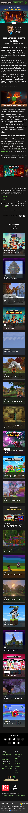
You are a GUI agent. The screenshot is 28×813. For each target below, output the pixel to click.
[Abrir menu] (25, 2)
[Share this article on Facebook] (24, 216)
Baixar (16, 765)
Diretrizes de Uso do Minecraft (8, 795)
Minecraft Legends (5, 757)
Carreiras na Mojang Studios (7, 766)
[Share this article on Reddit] (20, 216)
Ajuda (16, 760)
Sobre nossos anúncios (20, 808)
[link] (5, 739)
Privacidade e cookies (5, 806)
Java (4, 199)
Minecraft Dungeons (6, 756)
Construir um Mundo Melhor (7, 768)
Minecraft (4, 752)
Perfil (16, 770)
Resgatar (16, 772)
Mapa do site (17, 763)
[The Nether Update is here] (14, 98)
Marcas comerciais (11, 808)
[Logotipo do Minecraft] (7, 3)
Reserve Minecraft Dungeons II (13, 9)
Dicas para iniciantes (19, 758)
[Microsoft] (24, 803)
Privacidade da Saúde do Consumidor (17, 806)
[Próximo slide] (17, 182)
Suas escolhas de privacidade (16, 810)
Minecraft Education (6, 759)
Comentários (17, 761)
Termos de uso (4, 808)
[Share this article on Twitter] (16, 216)
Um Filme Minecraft (6, 769)
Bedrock (5, 196)
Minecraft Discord (5, 207)
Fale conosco (17, 766)
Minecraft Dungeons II (6, 754)
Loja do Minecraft (18, 754)
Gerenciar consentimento (20, 795)
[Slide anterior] (10, 182)
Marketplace (17, 752)
